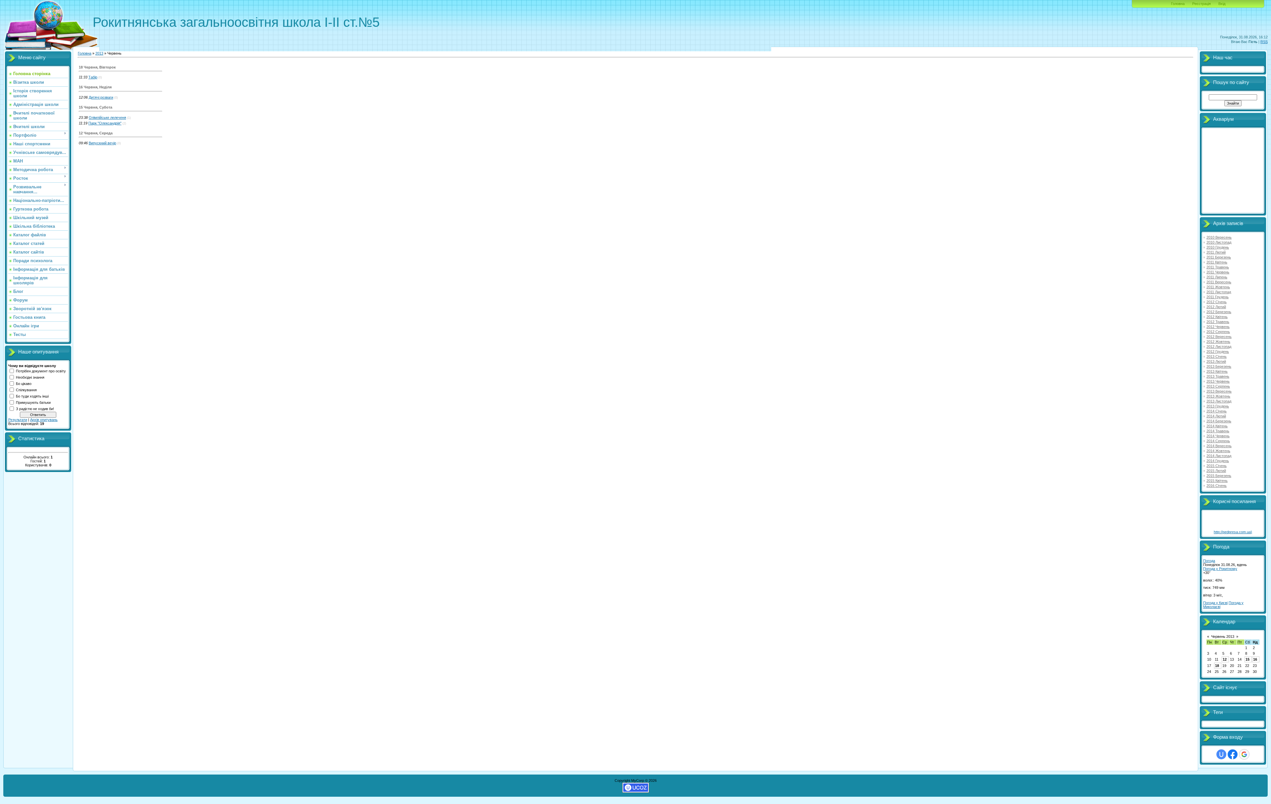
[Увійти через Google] (1244, 754)
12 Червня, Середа (96, 133)
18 (1217, 666)
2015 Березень (1218, 476)
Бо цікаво (23, 384)
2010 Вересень (1219, 237)
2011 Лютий (1216, 252)
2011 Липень (1216, 277)
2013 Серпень (1218, 386)
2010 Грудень (1217, 247)
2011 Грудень (1217, 297)
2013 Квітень (1217, 371)
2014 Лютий (1216, 416)
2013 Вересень (1219, 391)
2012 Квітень (1217, 317)
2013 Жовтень (1218, 396)
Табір (92, 77)
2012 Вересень (1219, 337)
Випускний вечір (102, 143)
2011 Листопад (1218, 292)
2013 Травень (1217, 376)
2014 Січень (1216, 411)
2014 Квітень (1217, 426)
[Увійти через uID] (1221, 754)
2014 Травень (1217, 431)
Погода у (1220, 569)
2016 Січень (1216, 486)
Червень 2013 (1222, 636)
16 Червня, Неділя (95, 87)
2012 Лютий (1216, 307)
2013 (99, 53)
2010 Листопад (1218, 242)
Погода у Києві (1215, 603)
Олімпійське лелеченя (107, 117)
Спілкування (26, 390)
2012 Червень (1218, 327)
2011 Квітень (1216, 262)
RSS (1264, 42)
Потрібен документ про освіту (41, 371)
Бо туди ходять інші (32, 396)
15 (1247, 659)
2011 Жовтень (1218, 287)
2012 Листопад (1218, 347)
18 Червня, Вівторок (97, 67)
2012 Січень (1216, 302)
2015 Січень (1216, 466)
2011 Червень (1217, 272)
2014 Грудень (1217, 461)
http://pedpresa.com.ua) (1233, 532)
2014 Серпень (1218, 441)
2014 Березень (1218, 421)
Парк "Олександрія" (104, 123)
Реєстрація (1201, 4)
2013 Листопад (1218, 401)
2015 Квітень (1217, 481)
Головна (1178, 4)
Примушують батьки (33, 402)
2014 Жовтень (1218, 451)
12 (1225, 659)
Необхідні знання (30, 377)
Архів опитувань (44, 420)
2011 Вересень (1218, 282)
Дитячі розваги (101, 97)
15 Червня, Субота (95, 107)
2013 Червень (1218, 381)
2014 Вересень (1219, 446)
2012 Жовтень (1218, 342)
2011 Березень (1218, 257)
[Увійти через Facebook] (1233, 754)
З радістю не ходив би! (35, 409)
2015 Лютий (1216, 471)
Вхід (1221, 4)
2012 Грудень (1217, 352)
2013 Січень (1216, 356)
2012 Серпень (1218, 332)
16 (1255, 659)
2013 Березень (1218, 366)
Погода (1209, 561)
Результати (17, 420)
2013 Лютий (1216, 361)
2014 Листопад (1218, 456)
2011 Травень (1217, 267)
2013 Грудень (1217, 406)
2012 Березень (1218, 312)
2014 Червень (1218, 436)
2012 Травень (1217, 322)
